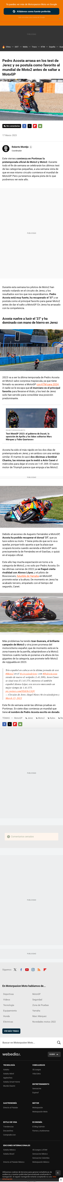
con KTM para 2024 (48, 384)
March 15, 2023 (14, 698)
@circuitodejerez (29, 673)
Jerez (30, 718)
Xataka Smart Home (11, 1082)
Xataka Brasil (8, 1154)
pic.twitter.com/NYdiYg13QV (20, 691)
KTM (43, 47)
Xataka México (9, 1150)
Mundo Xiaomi (9, 1086)
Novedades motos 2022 (44, 1021)
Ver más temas (11, 1031)
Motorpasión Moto (39, 1112)
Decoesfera (8, 1131)
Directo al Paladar (10, 1107)
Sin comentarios (13, 126)
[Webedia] (11, 1056)
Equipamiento (10, 1010)
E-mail (40, 126)
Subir (52, 1054)
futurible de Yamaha (28, 576)
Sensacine (36, 1088)
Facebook (24, 126)
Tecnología (8, 1005)
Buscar (59, 1042)
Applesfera (7, 1078)
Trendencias (8, 1127)
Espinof (35, 1092)
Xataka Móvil (8, 1074)
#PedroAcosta (50, 673)
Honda (6, 1016)
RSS (39, 969)
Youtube (27, 969)
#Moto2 (10, 673)
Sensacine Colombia (40, 1158)
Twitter (30, 126)
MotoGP (18, 718)
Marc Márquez (39, 1016)
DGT (17, 47)
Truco (34, 47)
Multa (25, 47)
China (8, 47)
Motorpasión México (40, 1162)
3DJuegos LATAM (39, 1150)
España (52, 47)
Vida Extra (36, 1074)
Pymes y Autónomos (40, 1131)
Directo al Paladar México (13, 1162)
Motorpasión (37, 1107)
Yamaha (36, 1010)
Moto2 (41, 718)
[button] (21, 147)
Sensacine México (40, 1154)
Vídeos (6, 999)
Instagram (33, 969)
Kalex (52, 718)
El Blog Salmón (38, 1127)
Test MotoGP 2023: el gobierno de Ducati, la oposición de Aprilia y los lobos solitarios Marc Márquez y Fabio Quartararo (29, 436)
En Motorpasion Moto (15, 430)
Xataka (6, 1069)
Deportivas (8, 994)
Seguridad (37, 999)
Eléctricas (8, 1021)
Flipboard (35, 126)
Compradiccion (9, 1135)
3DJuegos (36, 1069)
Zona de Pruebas (40, 1005)
